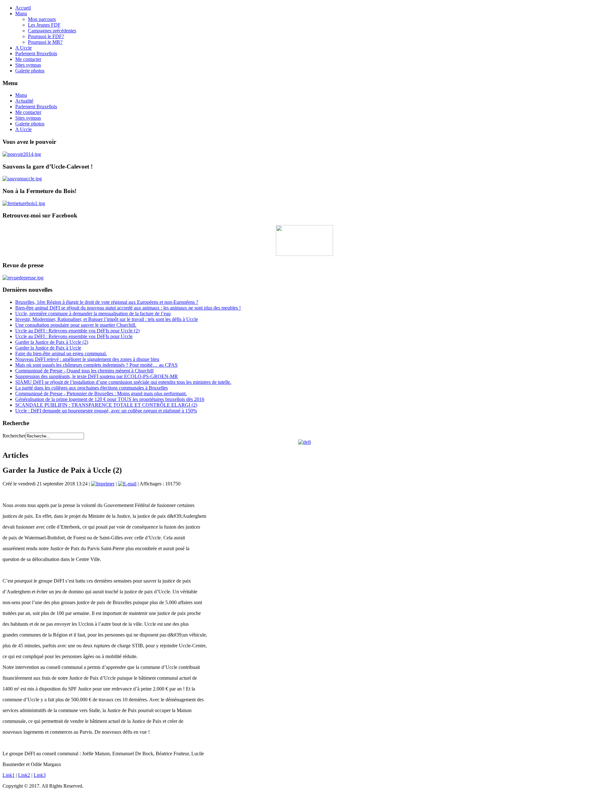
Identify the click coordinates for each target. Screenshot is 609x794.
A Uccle (23, 47)
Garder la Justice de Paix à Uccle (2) (51, 342)
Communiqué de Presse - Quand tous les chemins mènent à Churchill (84, 370)
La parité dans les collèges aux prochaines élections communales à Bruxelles (91, 387)
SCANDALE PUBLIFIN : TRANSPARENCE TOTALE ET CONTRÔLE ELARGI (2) (106, 405)
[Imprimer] (103, 483)
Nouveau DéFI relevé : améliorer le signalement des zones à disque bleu (87, 359)
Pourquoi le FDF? (46, 36)
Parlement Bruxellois (36, 53)
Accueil (23, 7)
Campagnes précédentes (52, 30)
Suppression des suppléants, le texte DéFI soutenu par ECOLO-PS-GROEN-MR (96, 376)
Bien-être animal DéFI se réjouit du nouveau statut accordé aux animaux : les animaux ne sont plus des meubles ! (128, 307)
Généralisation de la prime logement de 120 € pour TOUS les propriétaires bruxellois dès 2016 (109, 399)
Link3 (40, 775)
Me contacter (28, 59)
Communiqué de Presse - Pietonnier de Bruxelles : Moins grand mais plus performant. (101, 393)
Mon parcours (42, 19)
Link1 (9, 775)
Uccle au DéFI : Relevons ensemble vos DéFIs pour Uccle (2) (77, 330)
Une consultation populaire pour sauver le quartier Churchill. (75, 325)
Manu (21, 13)
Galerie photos (29, 70)
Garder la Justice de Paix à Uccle (48, 347)
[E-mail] (127, 483)
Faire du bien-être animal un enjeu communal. (61, 353)
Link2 (24, 775)
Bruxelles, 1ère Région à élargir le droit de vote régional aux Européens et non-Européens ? (106, 302)
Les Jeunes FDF (44, 25)
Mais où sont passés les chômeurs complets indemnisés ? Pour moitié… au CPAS (96, 365)
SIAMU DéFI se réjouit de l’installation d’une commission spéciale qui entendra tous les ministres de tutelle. (123, 382)
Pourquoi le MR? (45, 42)
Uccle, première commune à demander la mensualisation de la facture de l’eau (93, 313)
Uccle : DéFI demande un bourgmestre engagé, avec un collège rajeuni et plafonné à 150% (106, 410)
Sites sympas (28, 65)
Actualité (24, 100)
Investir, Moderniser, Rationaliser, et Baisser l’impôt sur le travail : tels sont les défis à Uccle (106, 319)
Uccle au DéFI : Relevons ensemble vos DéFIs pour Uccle (74, 336)
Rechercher (14, 435)
